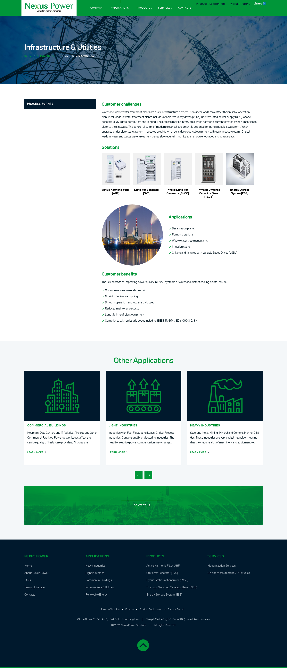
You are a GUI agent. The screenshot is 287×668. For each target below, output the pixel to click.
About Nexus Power (36, 572)
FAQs (27, 580)
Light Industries (95, 572)
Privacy (129, 609)
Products (143, 7)
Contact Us (142, 505)
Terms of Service (34, 587)
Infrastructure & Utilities (100, 587)
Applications (120, 7)
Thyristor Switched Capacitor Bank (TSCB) (171, 587)
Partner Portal (240, 4)
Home (27, 55)
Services (164, 7)
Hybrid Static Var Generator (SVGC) (167, 580)
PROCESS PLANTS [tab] (40, 103)
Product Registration (210, 4)
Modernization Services (222, 565)
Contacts (185, 7)
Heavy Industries (95, 565)
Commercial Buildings (99, 580)
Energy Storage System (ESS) (164, 594)
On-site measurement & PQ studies (229, 572)
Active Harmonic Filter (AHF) (163, 565)
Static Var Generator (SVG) (162, 572)
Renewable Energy (97, 594)
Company (96, 7)
